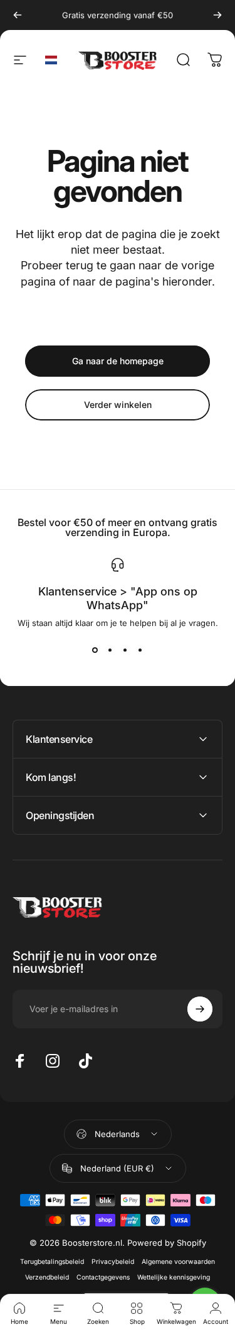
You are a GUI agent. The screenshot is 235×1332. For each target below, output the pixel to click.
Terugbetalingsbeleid (52, 1262)
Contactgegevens (103, 1277)
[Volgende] (217, 15)
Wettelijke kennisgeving (173, 1277)
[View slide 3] (125, 650)
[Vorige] (17, 15)
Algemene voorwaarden (178, 1262)
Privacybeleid (112, 1262)
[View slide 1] (95, 650)
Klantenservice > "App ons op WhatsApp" (117, 598)
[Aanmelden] (199, 1009)
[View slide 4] (140, 650)
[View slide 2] (110, 650)
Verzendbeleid (47, 1277)
